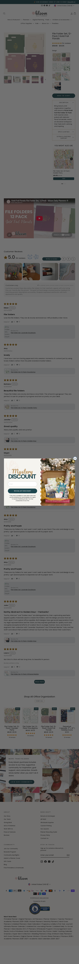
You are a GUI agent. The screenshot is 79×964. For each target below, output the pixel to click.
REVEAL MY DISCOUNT (22, 491)
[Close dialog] (75, 458)
